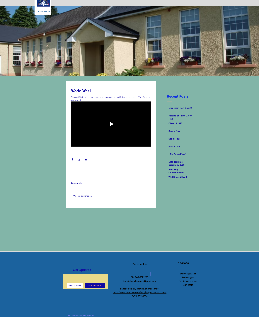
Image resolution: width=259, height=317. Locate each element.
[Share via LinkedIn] (85, 159)
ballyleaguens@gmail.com (143, 281)
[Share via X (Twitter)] (79, 159)
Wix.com (90, 315)
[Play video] (111, 124)
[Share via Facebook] (72, 159)
